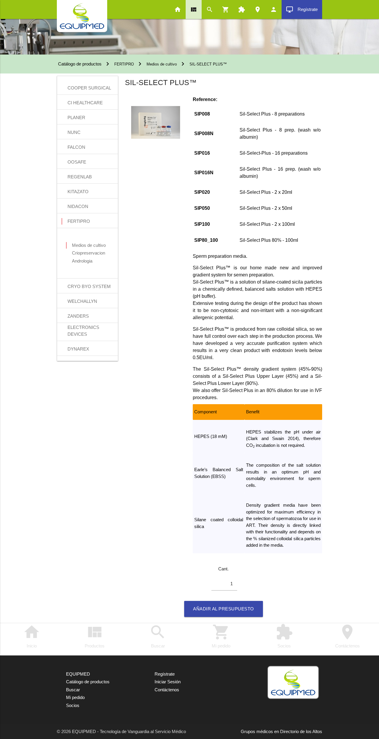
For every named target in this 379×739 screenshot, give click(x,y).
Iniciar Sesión (168, 681)
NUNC (74, 132)
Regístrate (302, 9)
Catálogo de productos (79, 63)
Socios (284, 636)
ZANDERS (78, 316)
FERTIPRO (124, 64)
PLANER (76, 117)
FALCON (76, 147)
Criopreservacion (88, 252)
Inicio (32, 636)
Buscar (158, 636)
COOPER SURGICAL (89, 87)
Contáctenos (347, 636)
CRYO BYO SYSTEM (89, 286)
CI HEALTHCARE (85, 102)
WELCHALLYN (82, 301)
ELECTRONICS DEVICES (83, 328)
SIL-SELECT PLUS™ (208, 64)
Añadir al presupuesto (223, 608)
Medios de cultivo (162, 64)
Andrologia (82, 260)
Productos (95, 636)
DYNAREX (78, 348)
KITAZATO (78, 191)
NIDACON (78, 206)
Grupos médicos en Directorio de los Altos (281, 731)
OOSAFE (77, 161)
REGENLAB (80, 176)
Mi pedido (221, 636)
